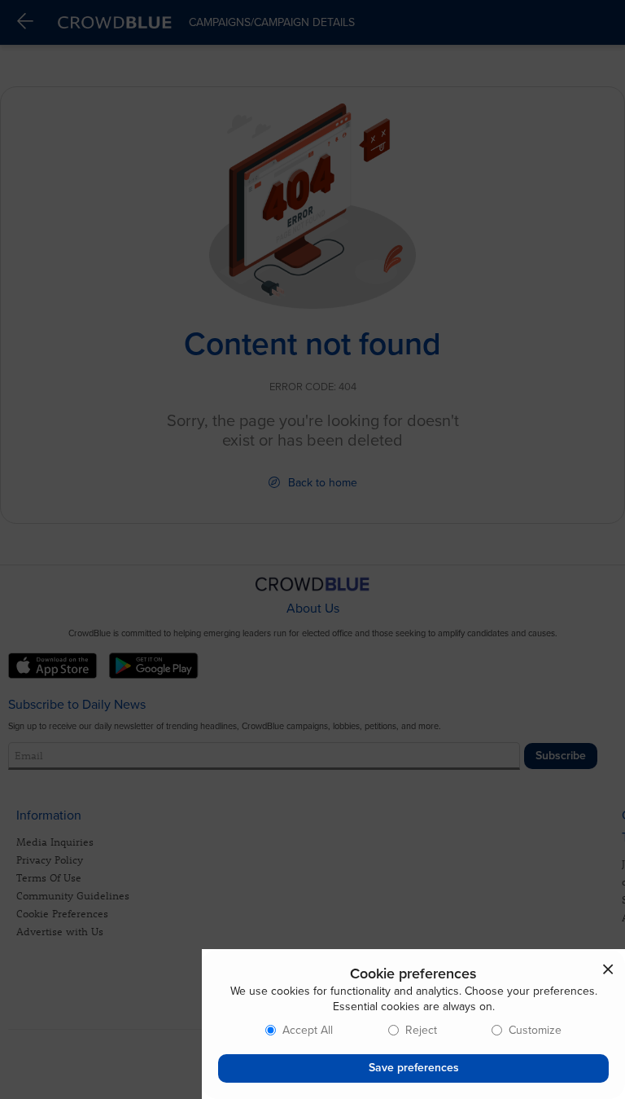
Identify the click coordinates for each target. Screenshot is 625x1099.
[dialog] (413, 1024)
